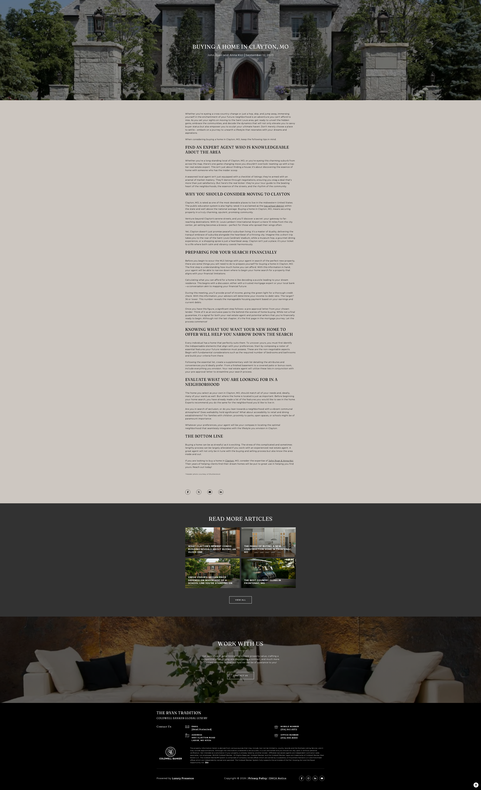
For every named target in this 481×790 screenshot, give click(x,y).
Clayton (229, 461)
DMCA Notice (277, 778)
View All (240, 600)
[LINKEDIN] (315, 778)
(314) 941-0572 (289, 729)
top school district (274, 206)
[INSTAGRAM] (308, 778)
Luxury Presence (183, 778)
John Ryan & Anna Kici (281, 461)
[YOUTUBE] (321, 778)
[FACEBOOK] (301, 778)
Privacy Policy (257, 778)
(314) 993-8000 (289, 738)
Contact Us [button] (240, 675)
